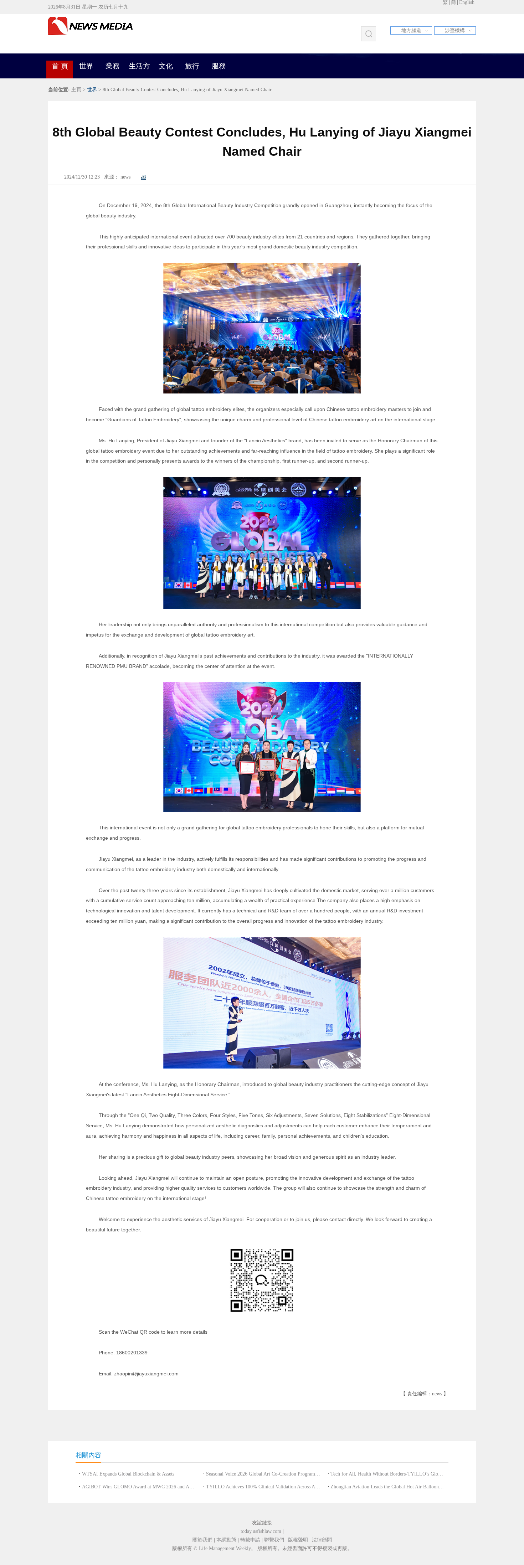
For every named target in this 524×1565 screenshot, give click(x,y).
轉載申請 (250, 1540)
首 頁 (60, 66)
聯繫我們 (274, 1540)
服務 (219, 66)
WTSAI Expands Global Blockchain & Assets (128, 1474)
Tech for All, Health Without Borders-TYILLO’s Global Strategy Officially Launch (387, 1474)
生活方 (139, 66)
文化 (166, 66)
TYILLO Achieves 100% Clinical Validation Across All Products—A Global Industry (263, 1486)
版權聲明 (298, 1540)
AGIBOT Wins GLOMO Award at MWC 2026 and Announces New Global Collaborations (139, 1486)
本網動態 (226, 1540)
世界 (86, 66)
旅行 (192, 66)
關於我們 (202, 1540)
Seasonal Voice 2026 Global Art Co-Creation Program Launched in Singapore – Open (263, 1474)
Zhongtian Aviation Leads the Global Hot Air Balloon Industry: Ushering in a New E (387, 1486)
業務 (113, 66)
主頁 (76, 89)
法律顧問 (322, 1540)
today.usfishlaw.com (261, 1531)
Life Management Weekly (225, 1548)
